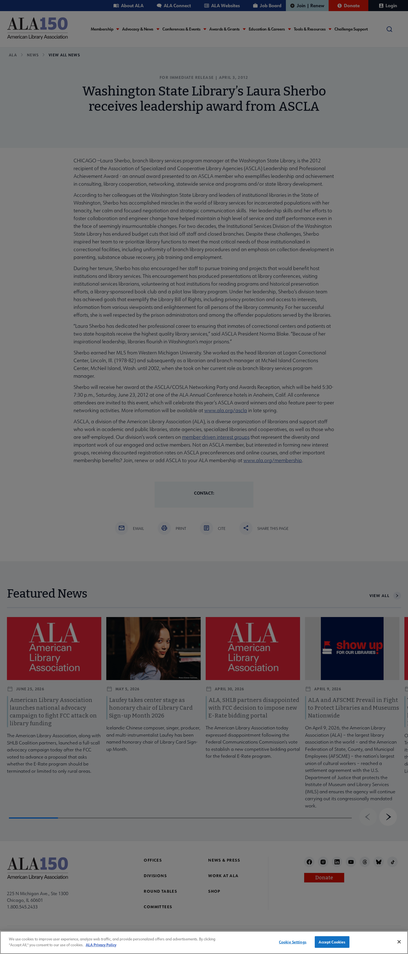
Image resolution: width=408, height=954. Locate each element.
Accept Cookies (332, 942)
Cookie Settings (292, 942)
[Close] (399, 942)
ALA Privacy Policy (101, 944)
